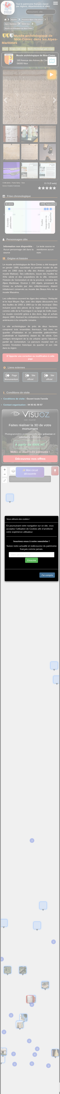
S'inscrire (31, 560)
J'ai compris (47, 575)
